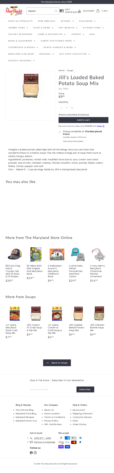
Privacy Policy (51, 420)
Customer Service (82, 417)
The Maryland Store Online (49, 237)
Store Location (52, 413)
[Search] (56, 11)
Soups (70, 70)
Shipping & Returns (83, 413)
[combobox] (42, 11)
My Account (79, 409)
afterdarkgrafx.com (65, 468)
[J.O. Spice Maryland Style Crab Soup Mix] (15, 322)
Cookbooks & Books (22, 47)
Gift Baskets (67, 27)
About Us (49, 409)
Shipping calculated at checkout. (74, 114)
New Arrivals (46, 21)
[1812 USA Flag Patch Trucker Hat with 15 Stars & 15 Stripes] (15, 265)
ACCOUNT (88, 11)
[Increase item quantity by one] (72, 108)
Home (62, 70)
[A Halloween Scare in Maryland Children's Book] (57, 265)
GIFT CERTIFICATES (70, 11)
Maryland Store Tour (26, 420)
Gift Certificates (53, 424)
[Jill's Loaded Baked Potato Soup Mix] (13, 207)
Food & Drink (42, 27)
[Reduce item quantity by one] (62, 108)
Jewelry (76, 34)
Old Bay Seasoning (20, 34)
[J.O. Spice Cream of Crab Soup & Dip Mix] (57, 322)
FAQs (75, 420)
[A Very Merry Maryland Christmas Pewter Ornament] (99, 265)
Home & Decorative (51, 34)
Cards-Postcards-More (57, 41)
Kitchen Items (92, 27)
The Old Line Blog (25, 409)
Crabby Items (17, 27)
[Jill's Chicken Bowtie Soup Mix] (99, 321)
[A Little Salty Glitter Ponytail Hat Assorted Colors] (78, 265)
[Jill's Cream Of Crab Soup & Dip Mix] (36, 321)
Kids (92, 34)
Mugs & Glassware (20, 41)
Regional (45, 54)
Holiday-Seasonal (20, 60)
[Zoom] (30, 95)
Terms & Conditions (54, 417)
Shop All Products (20, 21)
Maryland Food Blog (26, 413)
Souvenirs (86, 21)
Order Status (79, 424)
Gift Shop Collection (73, 54)
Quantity (63, 102)
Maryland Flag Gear (21, 54)
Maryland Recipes (25, 417)
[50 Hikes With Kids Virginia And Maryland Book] (36, 263)
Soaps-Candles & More (59, 47)
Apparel (66, 21)
